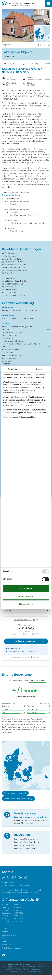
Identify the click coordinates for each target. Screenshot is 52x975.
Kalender (46, 63)
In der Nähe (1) (10, 56)
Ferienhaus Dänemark (24, 839)
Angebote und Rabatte (11, 948)
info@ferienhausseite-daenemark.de (16, 885)
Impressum (6, 944)
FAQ (4, 938)
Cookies (5, 928)
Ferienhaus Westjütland (24, 842)
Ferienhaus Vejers (22, 845)
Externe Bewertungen (23, 620)
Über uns (5, 941)
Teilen (42, 45)
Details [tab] (38, 369)
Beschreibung (18, 63)
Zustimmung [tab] (13, 369)
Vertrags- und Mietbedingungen (26, 657)
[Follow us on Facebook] (3, 955)
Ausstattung (33, 63)
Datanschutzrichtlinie (27, 417)
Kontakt (5, 932)
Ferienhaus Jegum (22, 848)
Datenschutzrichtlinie (10, 935)
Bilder (6, 63)
